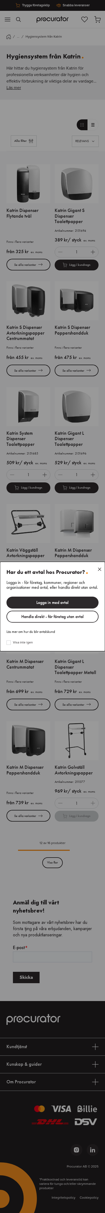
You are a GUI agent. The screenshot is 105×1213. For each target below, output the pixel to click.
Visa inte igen (23, 642)
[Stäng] (99, 569)
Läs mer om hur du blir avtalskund (30, 632)
